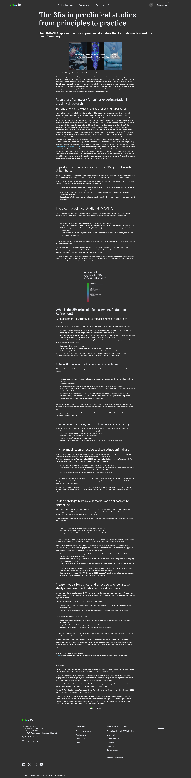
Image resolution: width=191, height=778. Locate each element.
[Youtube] (41, 764)
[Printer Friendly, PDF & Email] (95, 708)
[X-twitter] (29, 764)
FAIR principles (118, 404)
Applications (84, 5)
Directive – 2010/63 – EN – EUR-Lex (68, 146)
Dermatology (112, 735)
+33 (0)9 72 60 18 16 (32, 737)
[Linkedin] (23, 764)
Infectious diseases (114, 754)
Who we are (99, 5)
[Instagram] (35, 764)
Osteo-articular (113, 739)
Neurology (111, 746)
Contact (58, 655)
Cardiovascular (113, 750)
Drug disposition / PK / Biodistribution (122, 731)
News (110, 5)
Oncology (111, 742)
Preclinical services (83, 731)
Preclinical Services (65, 5)
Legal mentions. (59, 775)
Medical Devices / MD (115, 757)
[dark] (151, 5)
